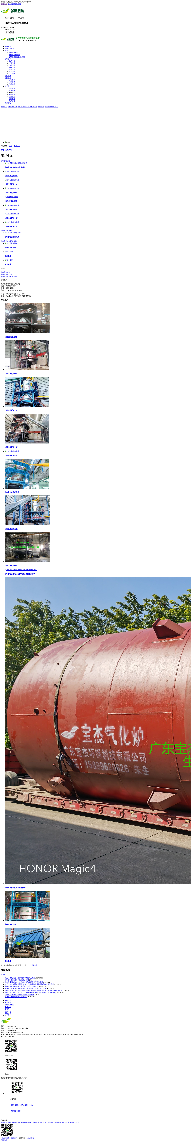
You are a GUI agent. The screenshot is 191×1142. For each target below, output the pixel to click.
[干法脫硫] (27, 957)
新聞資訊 (8, 78)
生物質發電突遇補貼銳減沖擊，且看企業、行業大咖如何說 (25, 988)
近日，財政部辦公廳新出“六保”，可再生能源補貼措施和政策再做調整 (29, 984)
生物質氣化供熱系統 (12, 492)
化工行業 (12, 74)
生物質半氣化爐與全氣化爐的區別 (17, 980)
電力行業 (12, 71)
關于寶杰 (11, 4)
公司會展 (12, 80)
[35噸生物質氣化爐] (27, 561)
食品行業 (12, 61)
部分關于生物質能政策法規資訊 (16, 997)
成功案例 (8, 59)
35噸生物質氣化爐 (11, 565)
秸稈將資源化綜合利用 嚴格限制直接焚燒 (19, 995)
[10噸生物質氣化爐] (27, 369)
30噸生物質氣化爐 (11, 529)
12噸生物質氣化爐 (11, 410)
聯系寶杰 (17, 4)
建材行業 (12, 69)
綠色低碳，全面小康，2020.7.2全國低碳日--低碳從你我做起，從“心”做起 (30, 992)
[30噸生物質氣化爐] (27, 525)
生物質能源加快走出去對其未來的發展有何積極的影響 (24, 982)
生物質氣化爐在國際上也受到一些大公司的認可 (21, 986)
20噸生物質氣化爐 (11, 447)
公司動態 (12, 82)
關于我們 (8, 86)
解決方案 (8, 76)
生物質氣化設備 (14, 55)
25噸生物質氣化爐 (11, 455)
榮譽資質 (12, 97)
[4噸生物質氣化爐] (27, 333)
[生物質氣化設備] (27, 920)
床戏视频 (4, 1140)
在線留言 (12, 99)
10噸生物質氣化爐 (11, 373)
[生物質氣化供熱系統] (27, 488)
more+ (3, 974)
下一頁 (31, 965)
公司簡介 (12, 88)
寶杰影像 (12, 90)
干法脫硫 (8, 961)
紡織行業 (12, 65)
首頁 (10, 146)
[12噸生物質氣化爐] (27, 406)
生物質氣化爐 (9, 48)
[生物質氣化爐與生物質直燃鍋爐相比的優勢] (21, 570)
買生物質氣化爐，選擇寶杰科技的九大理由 (20, 978)
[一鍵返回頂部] (7, 1117)
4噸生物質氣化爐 (11, 337)
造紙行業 (12, 67)
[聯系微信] (8, 1093)
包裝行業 (12, 63)
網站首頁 (8, 46)
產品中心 (8, 50)
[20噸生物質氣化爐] (27, 443)
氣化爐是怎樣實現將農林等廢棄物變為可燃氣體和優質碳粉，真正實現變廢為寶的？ (34, 990)
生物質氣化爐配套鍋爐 (17, 57)
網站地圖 (4, 4)
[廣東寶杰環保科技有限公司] (13, 13)
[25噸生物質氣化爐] (12, 451)
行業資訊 (12, 84)
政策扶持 (12, 94)
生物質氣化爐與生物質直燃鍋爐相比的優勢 (20, 574)
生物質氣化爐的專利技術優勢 (15, 887)
